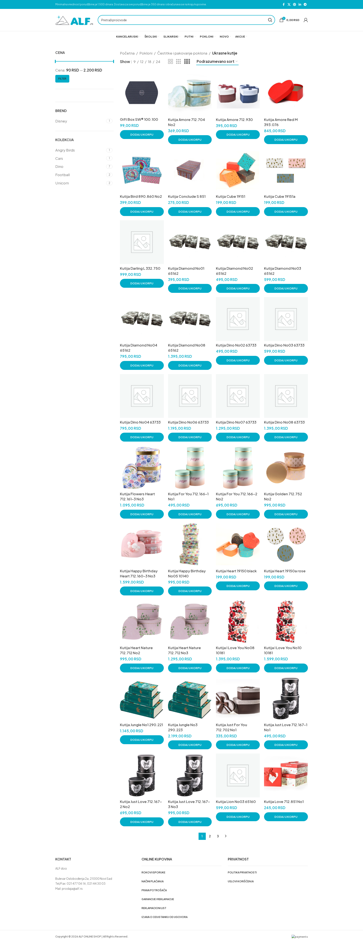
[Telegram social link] (305, 4)
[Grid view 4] (187, 61)
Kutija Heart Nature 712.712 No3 (184, 650)
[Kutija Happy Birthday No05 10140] (190, 545)
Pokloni (145, 53)
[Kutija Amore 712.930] (238, 93)
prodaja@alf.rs (72, 888)
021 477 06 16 (76, 883)
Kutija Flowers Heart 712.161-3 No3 (137, 496)
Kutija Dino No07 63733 (236, 422)
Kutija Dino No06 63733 (188, 422)
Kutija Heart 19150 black (236, 570)
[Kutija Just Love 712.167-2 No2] (142, 775)
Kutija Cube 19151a (279, 196)
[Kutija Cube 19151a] (286, 170)
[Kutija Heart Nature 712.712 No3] (190, 622)
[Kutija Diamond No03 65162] (286, 242)
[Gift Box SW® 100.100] (142, 93)
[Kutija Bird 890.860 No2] (142, 170)
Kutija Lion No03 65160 (236, 801)
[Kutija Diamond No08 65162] (190, 319)
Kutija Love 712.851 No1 (284, 801)
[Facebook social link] (283, 4)
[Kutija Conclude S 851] (190, 170)
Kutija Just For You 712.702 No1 (231, 727)
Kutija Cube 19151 (230, 196)
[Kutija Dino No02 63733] (238, 319)
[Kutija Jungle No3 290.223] (190, 699)
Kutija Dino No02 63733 (236, 345)
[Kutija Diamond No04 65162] (142, 319)
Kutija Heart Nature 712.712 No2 (136, 650)
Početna (127, 53)
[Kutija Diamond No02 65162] (238, 242)
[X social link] (289, 4)
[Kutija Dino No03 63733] (286, 319)
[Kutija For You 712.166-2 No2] (238, 468)
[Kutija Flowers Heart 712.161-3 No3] (142, 468)
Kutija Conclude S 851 (187, 196)
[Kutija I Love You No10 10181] (286, 622)
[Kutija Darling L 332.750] (142, 242)
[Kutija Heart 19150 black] (238, 545)
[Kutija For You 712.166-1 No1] (190, 468)
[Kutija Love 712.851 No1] (286, 775)
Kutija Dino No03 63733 (284, 345)
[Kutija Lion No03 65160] (238, 775)
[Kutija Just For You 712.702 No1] (238, 699)
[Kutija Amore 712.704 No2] (190, 93)
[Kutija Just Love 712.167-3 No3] (190, 775)
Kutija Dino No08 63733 (284, 422)
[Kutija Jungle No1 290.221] (142, 699)
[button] (142, 134)
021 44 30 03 (96, 883)
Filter (62, 78)
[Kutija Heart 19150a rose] (286, 545)
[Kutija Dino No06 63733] (190, 396)
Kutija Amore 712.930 (234, 119)
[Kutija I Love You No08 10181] (238, 622)
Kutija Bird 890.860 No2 (141, 196)
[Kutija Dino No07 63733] (238, 396)
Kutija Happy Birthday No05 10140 (187, 573)
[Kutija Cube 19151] (238, 170)
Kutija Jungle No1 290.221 (141, 724)
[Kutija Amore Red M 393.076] (286, 93)
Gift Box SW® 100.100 (139, 119)
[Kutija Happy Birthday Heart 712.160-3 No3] (142, 545)
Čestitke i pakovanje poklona (182, 53)
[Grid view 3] (178, 61)
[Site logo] (74, 19)
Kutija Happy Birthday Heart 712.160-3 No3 (139, 573)
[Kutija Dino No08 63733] (286, 396)
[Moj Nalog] (306, 20)
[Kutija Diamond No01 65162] (190, 242)
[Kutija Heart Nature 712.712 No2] (142, 622)
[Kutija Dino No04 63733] (142, 396)
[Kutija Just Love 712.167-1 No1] (286, 699)
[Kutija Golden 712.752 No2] (286, 468)
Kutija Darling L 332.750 (140, 268)
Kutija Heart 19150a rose (285, 570)
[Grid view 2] (170, 61)
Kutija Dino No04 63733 (140, 422)
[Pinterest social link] (294, 4)
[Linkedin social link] (299, 4)
